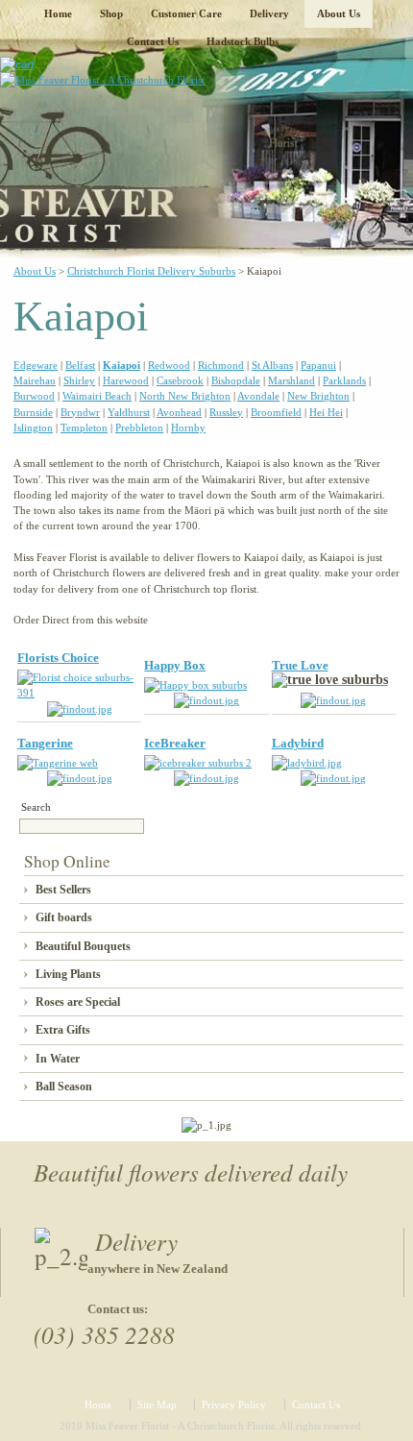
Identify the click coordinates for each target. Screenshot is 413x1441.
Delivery (269, 13)
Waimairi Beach (97, 396)
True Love (300, 665)
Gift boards (64, 917)
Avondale (258, 396)
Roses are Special (78, 1002)
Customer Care (186, 13)
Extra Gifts (63, 1030)
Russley (226, 412)
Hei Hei (326, 412)
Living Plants (68, 974)
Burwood (34, 396)
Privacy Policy (234, 1404)
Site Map (157, 1404)
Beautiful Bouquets (83, 946)
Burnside (33, 412)
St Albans (272, 365)
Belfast (80, 365)
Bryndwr (80, 412)
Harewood (126, 380)
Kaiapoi (121, 365)
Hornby (188, 427)
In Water (58, 1058)
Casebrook (180, 380)
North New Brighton (185, 396)
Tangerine (45, 743)
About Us (338, 13)
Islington (33, 427)
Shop (111, 13)
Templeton (84, 427)
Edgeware (35, 365)
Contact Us (153, 41)
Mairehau (34, 380)
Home (58, 13)
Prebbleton (139, 427)
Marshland (291, 380)
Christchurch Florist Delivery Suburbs (151, 271)
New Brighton (318, 396)
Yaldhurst (129, 412)
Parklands (344, 380)
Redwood (169, 365)
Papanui (318, 365)
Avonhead (179, 412)
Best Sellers (63, 889)
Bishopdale (235, 380)
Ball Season (64, 1086)
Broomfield (276, 412)
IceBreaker (175, 743)
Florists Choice (58, 657)
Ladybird (298, 743)
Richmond (221, 365)
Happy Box (175, 665)
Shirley (79, 380)
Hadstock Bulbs (242, 41)
